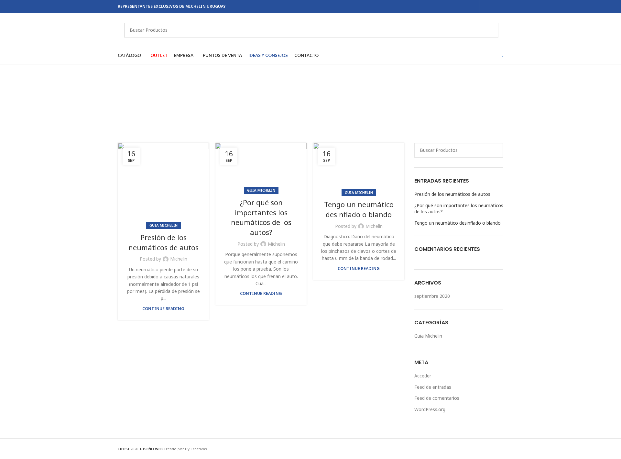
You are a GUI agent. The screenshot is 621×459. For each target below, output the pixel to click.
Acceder (422, 376)
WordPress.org (429, 409)
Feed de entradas (432, 387)
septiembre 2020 (432, 296)
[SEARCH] (491, 30)
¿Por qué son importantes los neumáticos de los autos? (261, 217)
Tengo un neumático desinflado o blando (359, 209)
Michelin (178, 259)
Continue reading (163, 308)
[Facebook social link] (487, 6)
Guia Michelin (163, 225)
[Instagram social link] (496, 6)
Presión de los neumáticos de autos (163, 242)
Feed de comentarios (436, 398)
